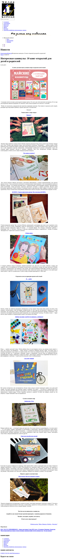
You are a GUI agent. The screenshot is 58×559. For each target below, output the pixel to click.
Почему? (29, 115)
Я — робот (29, 279)
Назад (2, 54)
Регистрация (10, 40)
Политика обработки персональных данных (15, 30)
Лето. (32, 401)
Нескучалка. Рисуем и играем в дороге (29, 476)
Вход (8, 39)
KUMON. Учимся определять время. (22, 192)
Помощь (9, 42)
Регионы (6, 28)
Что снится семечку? (29, 153)
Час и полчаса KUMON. (39, 192)
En (4, 46)
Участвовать (7, 23)
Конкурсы (6, 24)
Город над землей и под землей (29, 436)
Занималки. (27, 401)
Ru (4, 44)
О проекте (6, 22)
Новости (6, 26)
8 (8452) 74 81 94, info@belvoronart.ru (10, 553)
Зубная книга (29, 233)
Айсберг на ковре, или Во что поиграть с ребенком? (29, 316)
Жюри (5, 27)
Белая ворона (4, 53)
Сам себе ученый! (29, 358)
